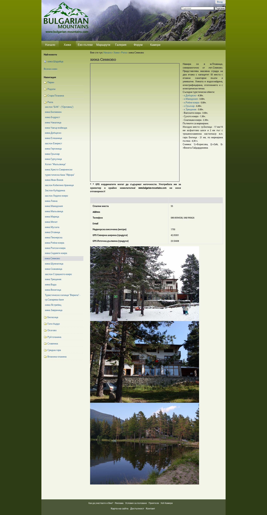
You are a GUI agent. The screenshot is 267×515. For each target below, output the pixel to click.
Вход (220, 2)
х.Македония (191, 99)
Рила (124, 52)
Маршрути (103, 44)
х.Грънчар (189, 106)
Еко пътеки (85, 44)
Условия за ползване (136, 503)
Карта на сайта (119, 508)
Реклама (119, 503)
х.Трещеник (190, 109)
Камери (155, 44)
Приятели (154, 503)
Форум (138, 44)
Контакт (150, 508)
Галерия (120, 44)
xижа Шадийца (55, 61)
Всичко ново (50, 69)
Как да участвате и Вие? (100, 503)
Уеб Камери (167, 503)
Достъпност (137, 508)
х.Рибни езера (192, 102)
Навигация (50, 77)
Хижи (67, 44)
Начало (50, 44)
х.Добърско (190, 95)
